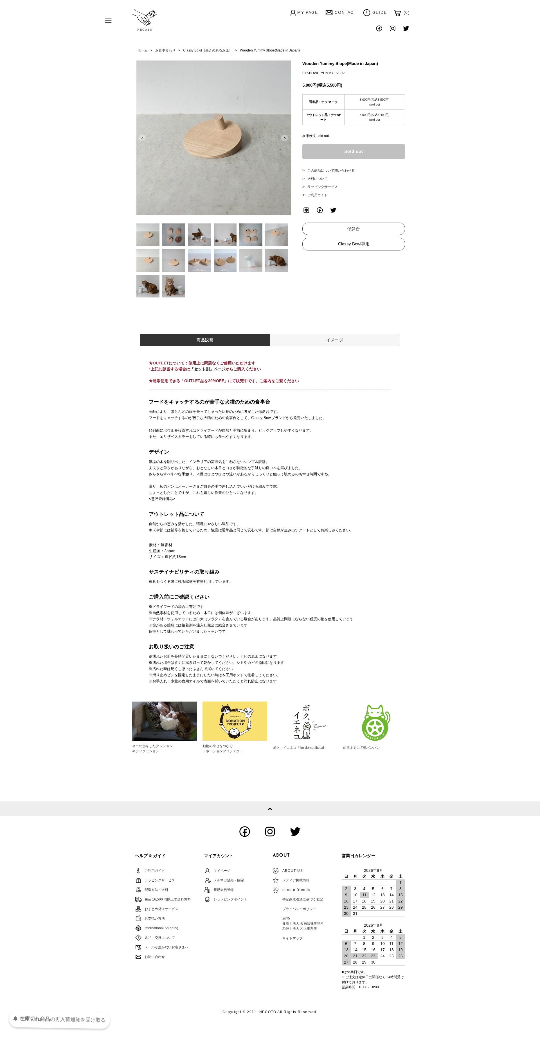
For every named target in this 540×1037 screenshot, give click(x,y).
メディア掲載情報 (295, 880)
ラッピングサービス (322, 187)
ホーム (143, 50)
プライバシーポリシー (299, 909)
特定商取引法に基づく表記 (302, 899)
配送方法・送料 (156, 890)
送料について (317, 179)
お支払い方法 (155, 918)
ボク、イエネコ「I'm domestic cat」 (300, 748)
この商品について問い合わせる (331, 171)
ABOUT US (292, 871)
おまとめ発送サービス (161, 909)
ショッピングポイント (230, 899)
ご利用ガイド (317, 195)
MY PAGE (307, 12)
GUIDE (379, 12)
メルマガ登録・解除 (228, 880)
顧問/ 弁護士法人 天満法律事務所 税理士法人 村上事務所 (303, 924)
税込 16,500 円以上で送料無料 (168, 899)
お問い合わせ (155, 957)
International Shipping (161, 928)
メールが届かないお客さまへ (166, 947)
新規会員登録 (223, 890)
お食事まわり (165, 50)
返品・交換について (160, 938)
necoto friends (296, 890)
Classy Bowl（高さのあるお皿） (207, 50)
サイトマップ (292, 938)
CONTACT (346, 12)
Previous (142, 138)
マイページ (221, 871)
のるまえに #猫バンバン (361, 748)
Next (284, 138)
